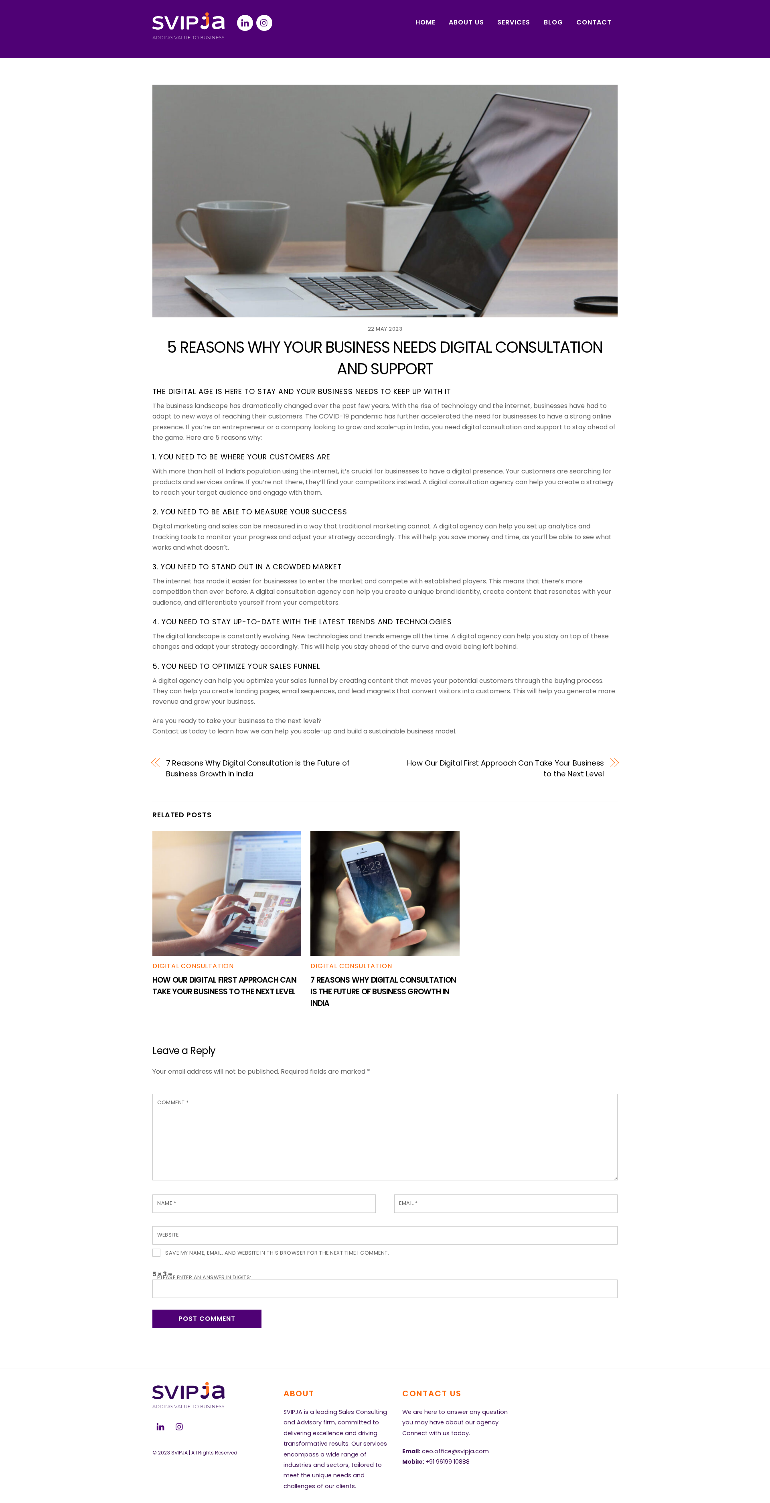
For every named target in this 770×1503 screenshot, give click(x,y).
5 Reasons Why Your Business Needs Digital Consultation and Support (384, 358)
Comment (173, 1102)
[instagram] (264, 22)
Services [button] (513, 22)
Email (408, 1203)
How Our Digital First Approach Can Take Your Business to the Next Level (505, 768)
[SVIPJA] (188, 36)
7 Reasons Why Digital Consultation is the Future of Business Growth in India (258, 768)
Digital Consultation (193, 966)
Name (166, 1203)
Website (168, 1234)
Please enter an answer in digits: (204, 1277)
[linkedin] (245, 22)
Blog (553, 22)
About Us (466, 22)
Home (425, 22)
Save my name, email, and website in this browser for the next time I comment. (277, 1252)
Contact (594, 22)
